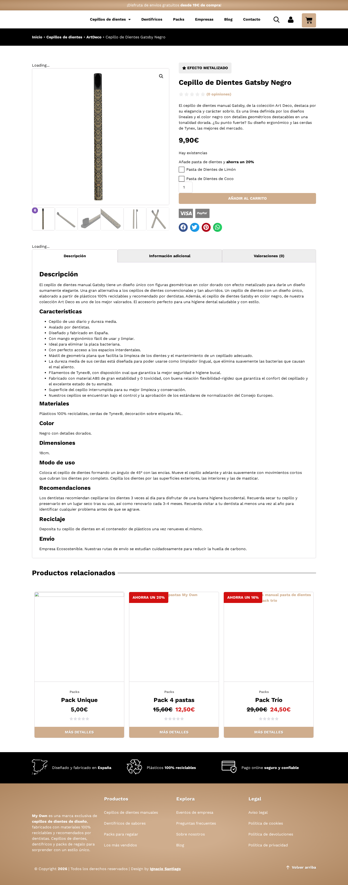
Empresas (204, 19)
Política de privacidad (268, 845)
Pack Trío (268, 699)
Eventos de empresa (194, 812)
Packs (178, 19)
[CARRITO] (309, 20)
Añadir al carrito (247, 198)
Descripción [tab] (75, 256)
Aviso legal (258, 812)
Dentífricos (151, 19)
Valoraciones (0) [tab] (269, 256)
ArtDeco (94, 37)
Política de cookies (265, 823)
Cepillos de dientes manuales (131, 812)
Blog (228, 19)
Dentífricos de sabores (125, 823)
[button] (161, 76)
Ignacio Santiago (165, 869)
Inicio (37, 37)
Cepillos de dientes (108, 19)
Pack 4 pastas (174, 699)
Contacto (251, 19)
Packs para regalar (121, 834)
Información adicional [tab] (169, 256)
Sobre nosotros (190, 834)
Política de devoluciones (270, 834)
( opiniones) (218, 94)
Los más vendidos (120, 845)
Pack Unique (79, 699)
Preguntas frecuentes (196, 823)
